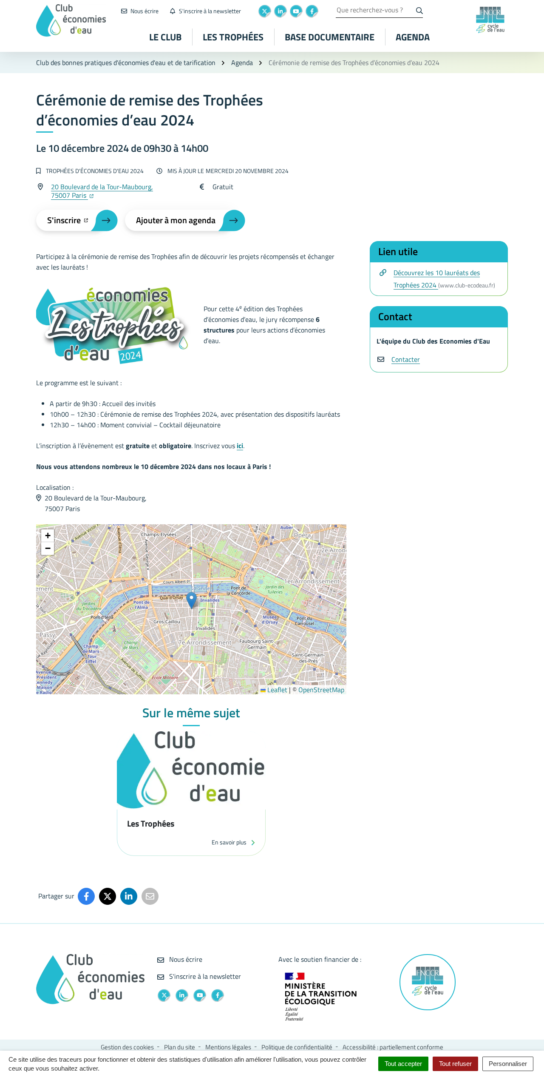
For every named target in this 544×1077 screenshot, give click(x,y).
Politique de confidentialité (296, 1047)
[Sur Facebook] (86, 896)
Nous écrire (184, 959)
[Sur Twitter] (107, 896)
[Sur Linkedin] (128, 896)
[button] (191, 600)
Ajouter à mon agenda (175, 220)
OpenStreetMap (321, 690)
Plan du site (179, 1047)
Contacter (405, 359)
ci (240, 445)
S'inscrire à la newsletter (204, 976)
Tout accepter (403, 1063)
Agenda (413, 37)
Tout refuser (455, 1063)
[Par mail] (150, 896)
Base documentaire (329, 37)
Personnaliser (508, 1063)
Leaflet (276, 690)
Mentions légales (228, 1047)
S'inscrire (64, 220)
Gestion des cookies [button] (127, 1047)
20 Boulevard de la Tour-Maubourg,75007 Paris (102, 191)
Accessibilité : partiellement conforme (393, 1047)
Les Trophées (233, 37)
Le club (165, 37)
